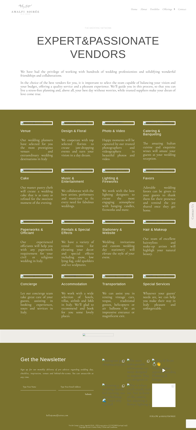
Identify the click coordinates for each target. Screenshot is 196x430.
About (143, 9)
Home (134, 9)
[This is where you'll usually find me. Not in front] (139, 395)
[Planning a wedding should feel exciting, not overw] (114, 395)
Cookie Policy (96, 427)
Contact (182, 9)
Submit (88, 394)
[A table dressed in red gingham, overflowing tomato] (163, 395)
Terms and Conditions (109, 427)
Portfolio (154, 9)
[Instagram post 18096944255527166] (114, 370)
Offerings (167, 9)
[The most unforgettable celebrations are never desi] (139, 370)
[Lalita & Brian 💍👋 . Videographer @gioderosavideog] (163, 370)
